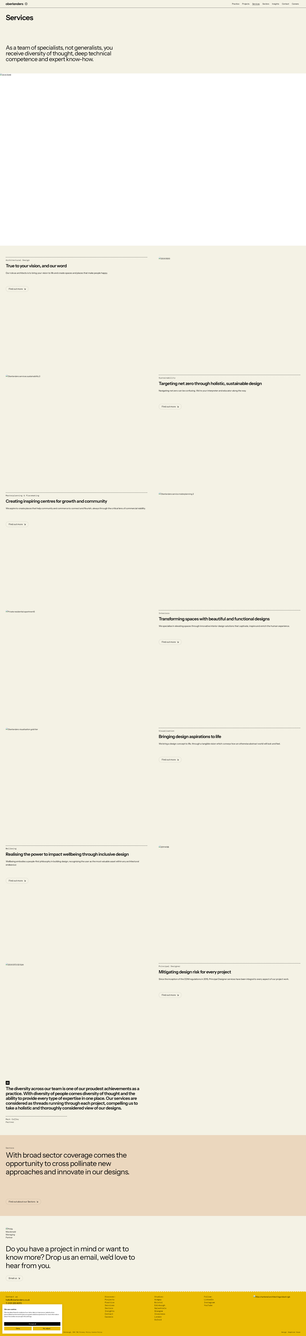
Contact (285, 4)
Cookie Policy (97, 1332)
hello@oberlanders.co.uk (18, 1300)
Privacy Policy (85, 1332)
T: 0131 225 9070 (14, 1303)
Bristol (158, 1302)
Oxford (158, 1319)
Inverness (159, 1314)
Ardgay (158, 1299)
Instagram (209, 1302)
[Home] (17, 3)
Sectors (265, 4)
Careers (295, 4)
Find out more (16, 289)
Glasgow (158, 1311)
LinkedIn (209, 1299)
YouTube (208, 1305)
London (158, 1317)
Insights (275, 4)
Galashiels (160, 1308)
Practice (235, 4)
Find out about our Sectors (22, 1201)
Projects (245, 4)
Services (256, 4)
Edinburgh (159, 1305)
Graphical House (294, 1332)
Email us (13, 1278)
